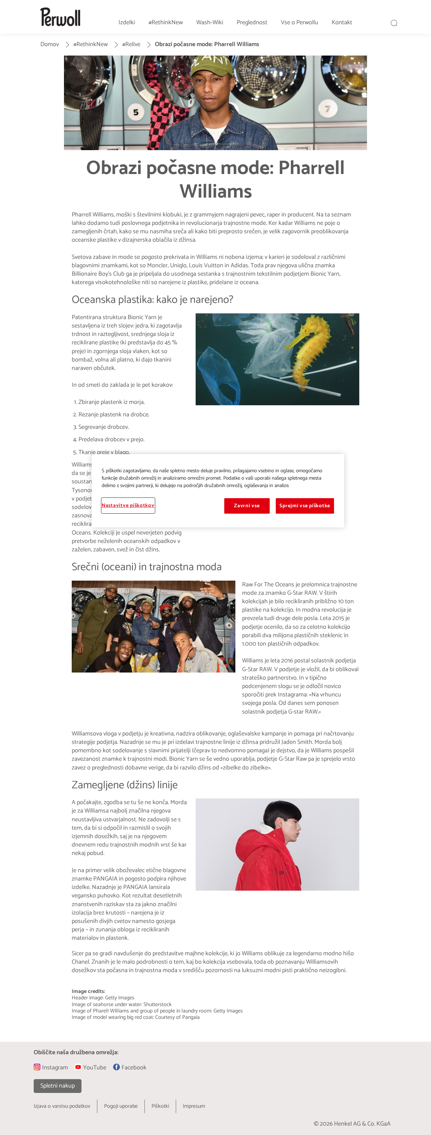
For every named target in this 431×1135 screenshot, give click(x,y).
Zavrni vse (247, 506)
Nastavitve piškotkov (128, 506)
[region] (218, 490)
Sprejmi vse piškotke (304, 506)
